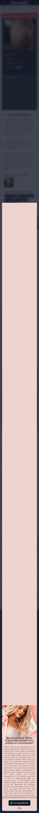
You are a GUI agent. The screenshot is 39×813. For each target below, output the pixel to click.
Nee (19, 808)
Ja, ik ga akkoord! (21, 803)
